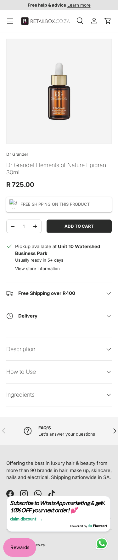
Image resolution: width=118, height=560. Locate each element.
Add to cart (79, 226)
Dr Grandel (17, 154)
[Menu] (10, 21)
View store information (37, 268)
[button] (108, 21)
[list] (59, 91)
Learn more (79, 5)
